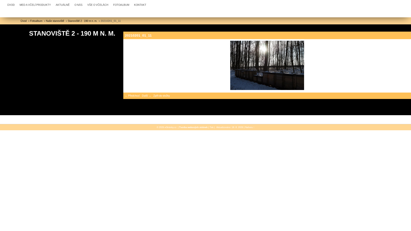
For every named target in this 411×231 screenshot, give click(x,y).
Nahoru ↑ (249, 127)
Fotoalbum (121, 5)
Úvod (11, 5)
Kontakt (140, 5)
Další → (146, 95)
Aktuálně (63, 5)
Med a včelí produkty (35, 5)
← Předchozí (132, 95)
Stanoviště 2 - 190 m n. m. (82, 21)
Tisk (212, 127)
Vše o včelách (97, 5)
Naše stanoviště (55, 21)
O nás (78, 5)
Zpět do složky (161, 95)
